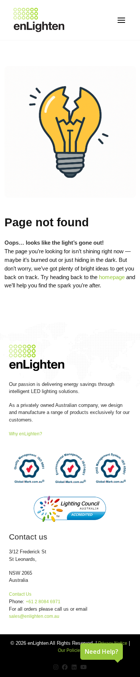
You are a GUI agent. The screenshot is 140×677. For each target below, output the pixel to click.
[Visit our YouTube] (83, 667)
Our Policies (70, 650)
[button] (121, 20)
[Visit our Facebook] (65, 667)
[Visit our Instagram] (55, 667)
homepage (112, 277)
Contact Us (20, 594)
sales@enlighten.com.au (34, 616)
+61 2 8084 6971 (43, 601)
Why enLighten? (25, 433)
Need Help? (101, 651)
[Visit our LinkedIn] (74, 667)
